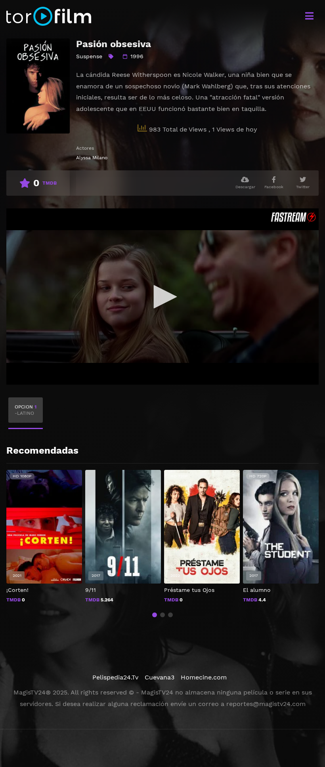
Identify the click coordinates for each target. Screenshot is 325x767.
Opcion (25, 410)
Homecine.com (204, 677)
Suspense (89, 56)
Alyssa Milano (91, 157)
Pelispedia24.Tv (115, 677)
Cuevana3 (159, 677)
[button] (154, 614)
